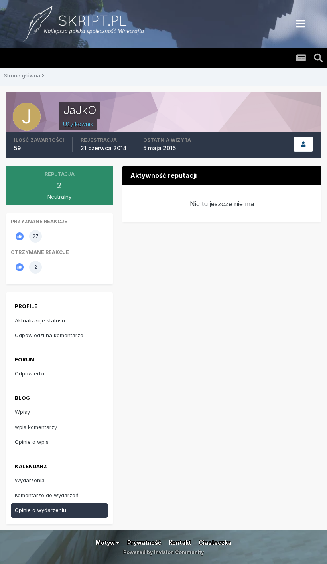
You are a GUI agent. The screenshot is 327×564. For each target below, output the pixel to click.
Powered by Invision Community (163, 552)
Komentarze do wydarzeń (47, 495)
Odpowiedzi (29, 373)
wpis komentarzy (36, 427)
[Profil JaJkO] (303, 144)
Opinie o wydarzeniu (40, 510)
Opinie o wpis (32, 442)
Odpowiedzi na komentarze (49, 335)
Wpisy (22, 412)
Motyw (106, 542)
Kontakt (180, 542)
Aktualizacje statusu (40, 320)
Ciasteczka (215, 542)
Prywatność (144, 542)
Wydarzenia (30, 480)
